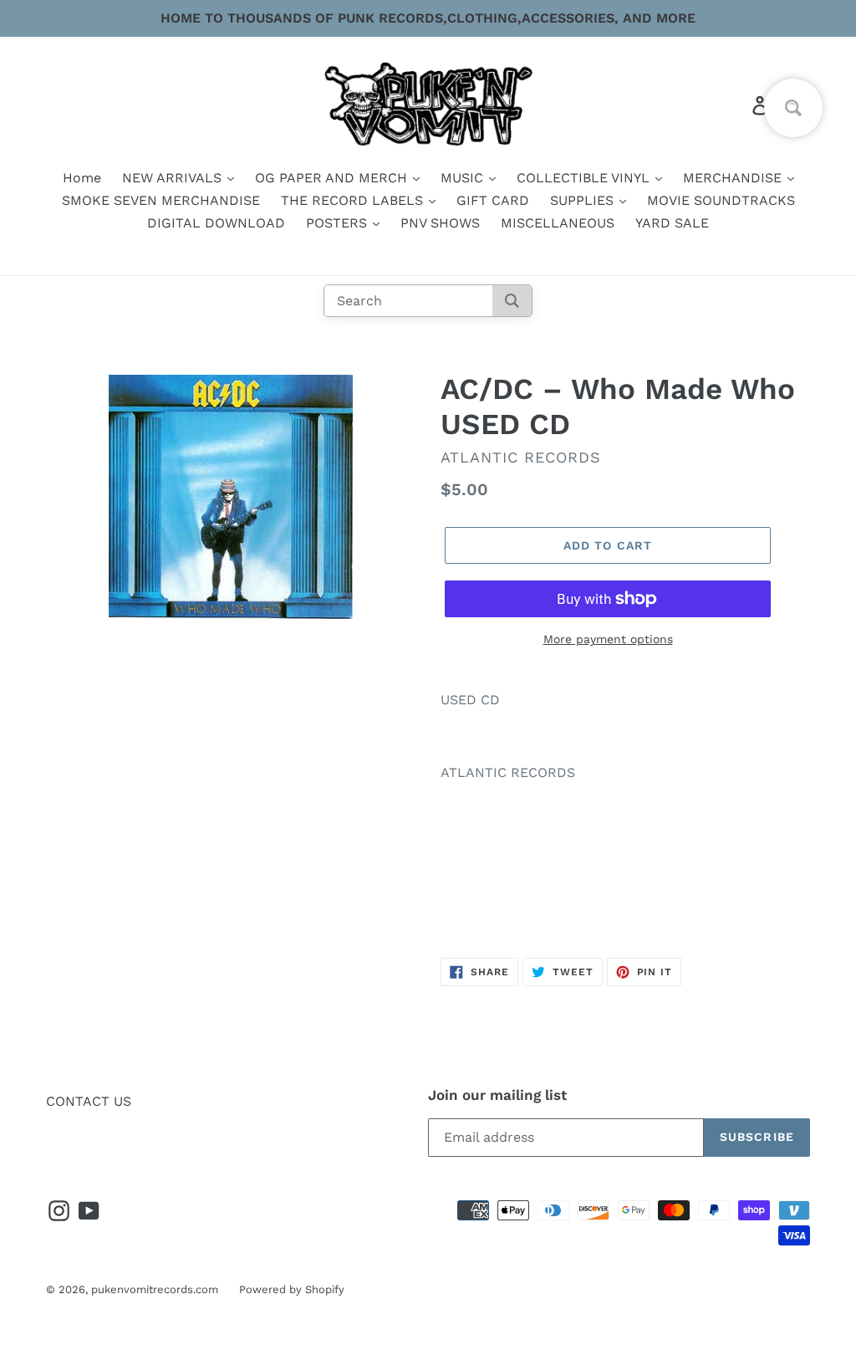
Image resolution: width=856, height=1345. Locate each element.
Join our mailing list (497, 1095)
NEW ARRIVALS (174, 178)
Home (82, 178)
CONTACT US (88, 1101)
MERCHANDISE (734, 178)
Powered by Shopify (291, 1289)
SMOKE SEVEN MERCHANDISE (161, 200)
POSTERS (338, 223)
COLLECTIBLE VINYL (585, 178)
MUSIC (464, 178)
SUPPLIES (584, 200)
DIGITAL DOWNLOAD (216, 223)
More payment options (608, 639)
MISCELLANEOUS (557, 223)
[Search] (512, 300)
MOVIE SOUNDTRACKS (721, 200)
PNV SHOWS (440, 223)
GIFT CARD (492, 200)
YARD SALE (672, 223)
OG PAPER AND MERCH (333, 178)
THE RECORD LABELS (354, 200)
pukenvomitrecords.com (154, 1289)
